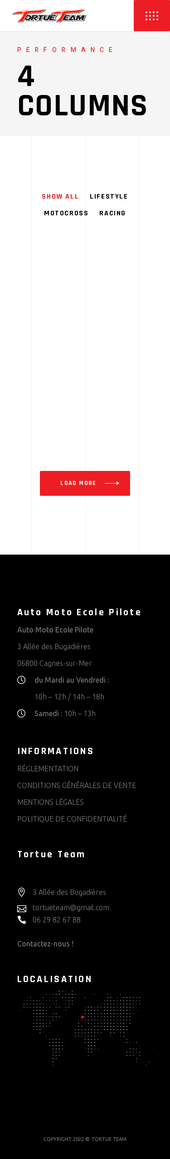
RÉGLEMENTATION (47, 769)
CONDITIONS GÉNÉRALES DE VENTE (76, 785)
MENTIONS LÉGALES (50, 802)
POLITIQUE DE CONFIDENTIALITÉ (72, 819)
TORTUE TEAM (109, 1139)
